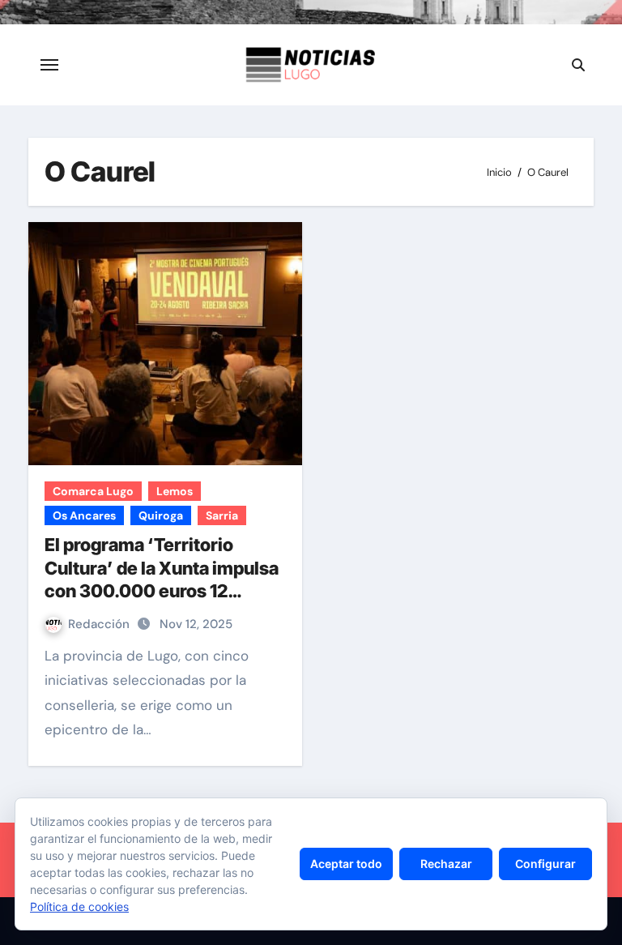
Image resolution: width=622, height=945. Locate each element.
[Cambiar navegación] (49, 65)
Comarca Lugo (93, 491)
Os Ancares (84, 515)
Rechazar (446, 863)
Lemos (174, 491)
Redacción (100, 624)
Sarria (222, 515)
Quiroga (160, 515)
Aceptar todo (346, 863)
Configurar (545, 863)
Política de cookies (79, 906)
